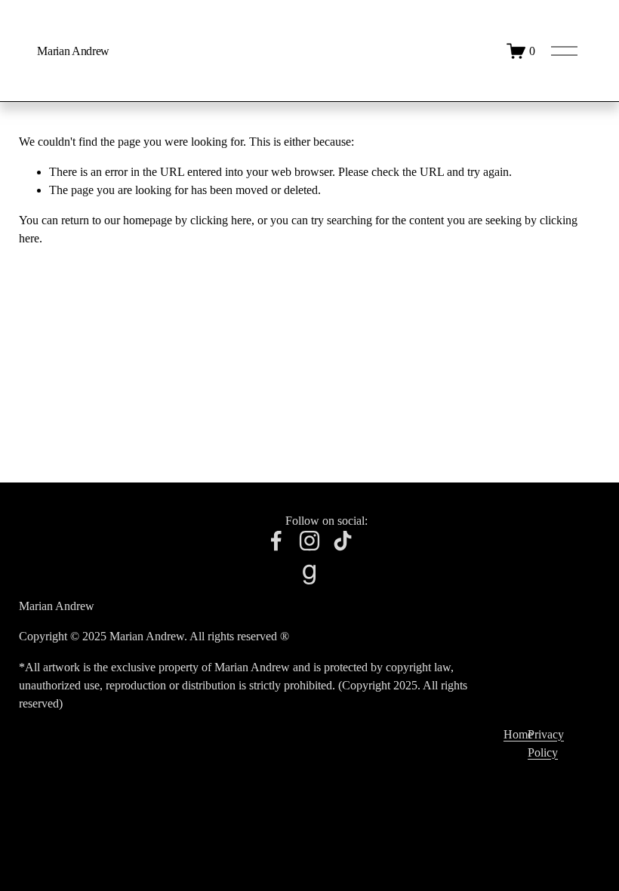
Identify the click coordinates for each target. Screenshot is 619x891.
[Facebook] (276, 540)
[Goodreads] (309, 573)
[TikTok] (342, 540)
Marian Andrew (73, 51)
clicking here (220, 220)
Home (518, 734)
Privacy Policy (546, 743)
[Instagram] (309, 540)
